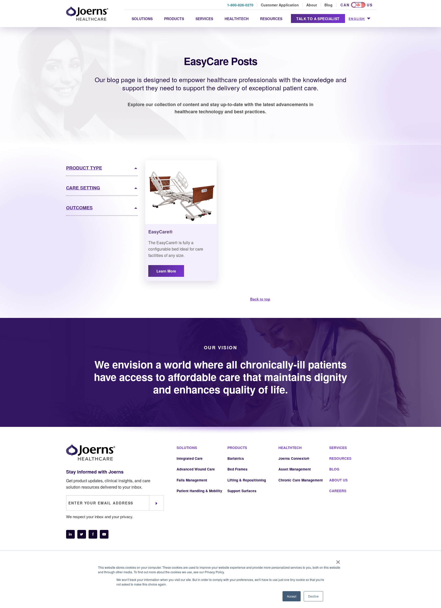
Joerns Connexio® (293, 458)
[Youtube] (104, 534)
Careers (337, 490)
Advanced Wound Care (196, 469)
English (357, 18)
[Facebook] (93, 534)
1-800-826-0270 (240, 4)
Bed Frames (237, 469)
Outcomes (79, 207)
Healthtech (237, 18)
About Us (338, 480)
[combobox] (359, 19)
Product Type (84, 168)
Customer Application (280, 4)
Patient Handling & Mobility (199, 490)
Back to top (260, 299)
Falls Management (192, 480)
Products (174, 18)
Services (204, 18)
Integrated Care (190, 458)
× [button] (338, 560)
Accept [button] (291, 596)
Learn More (166, 271)
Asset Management (294, 469)
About (311, 4)
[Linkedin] (70, 534)
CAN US (356, 4)
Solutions (142, 18)
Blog (328, 4)
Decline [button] (313, 596)
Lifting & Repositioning (246, 480)
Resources (271, 18)
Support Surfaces (241, 490)
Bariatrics (235, 458)
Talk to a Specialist (317, 18)
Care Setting (83, 187)
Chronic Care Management (300, 480)
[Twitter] (81, 534)
